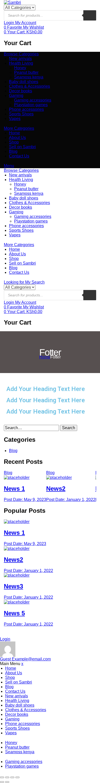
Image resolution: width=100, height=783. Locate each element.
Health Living (21, 63)
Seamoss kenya (28, 77)
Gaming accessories (32, 100)
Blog (13, 151)
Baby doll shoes (23, 81)
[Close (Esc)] (2, 777)
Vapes (15, 118)
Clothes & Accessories (29, 86)
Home (14, 133)
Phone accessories (26, 109)
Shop (14, 142)
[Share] (7, 777)
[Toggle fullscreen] (12, 777)
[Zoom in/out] (17, 777)
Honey (20, 68)
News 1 (14, 488)
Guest (25, 659)
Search (68, 428)
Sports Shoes (21, 114)
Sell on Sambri (22, 147)
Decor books (20, 91)
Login (5, 639)
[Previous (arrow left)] (2, 782)
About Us (17, 137)
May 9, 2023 (25, 499)
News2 (55, 488)
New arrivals (20, 58)
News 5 (14, 613)
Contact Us (19, 156)
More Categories (19, 128)
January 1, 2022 (70, 499)
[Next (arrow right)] (7, 782)
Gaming (16, 95)
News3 (13, 586)
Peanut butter (26, 72)
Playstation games (31, 105)
